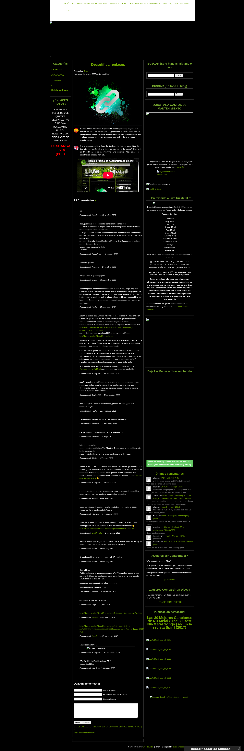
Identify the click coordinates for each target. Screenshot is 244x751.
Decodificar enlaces (108, 64)
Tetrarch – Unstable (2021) (174, 536)
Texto (86, 71)
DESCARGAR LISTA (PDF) (62, 150)
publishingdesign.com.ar (183, 747)
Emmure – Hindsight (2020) (172, 487)
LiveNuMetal (97, 533)
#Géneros (90, 3)
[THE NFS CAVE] (169, 189)
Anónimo (95, 617)
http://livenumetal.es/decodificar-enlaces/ (96, 336)
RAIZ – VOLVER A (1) (170, 478)
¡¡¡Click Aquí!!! (170, 580)
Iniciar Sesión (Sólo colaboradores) (158, 3)
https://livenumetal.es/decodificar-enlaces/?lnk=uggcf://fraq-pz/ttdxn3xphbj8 (110, 613)
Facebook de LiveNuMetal (90, 369)
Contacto (67, 10)
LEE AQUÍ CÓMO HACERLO (170, 602)
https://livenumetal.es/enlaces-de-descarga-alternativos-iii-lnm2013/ (107, 529)
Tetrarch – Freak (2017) (170, 507)
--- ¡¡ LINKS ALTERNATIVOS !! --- (129, 3)
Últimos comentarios (170, 473)
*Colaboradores (109, 3)
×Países (98, 3)
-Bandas (82, 3)
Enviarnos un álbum (181, 3)
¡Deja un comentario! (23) (84, 733)
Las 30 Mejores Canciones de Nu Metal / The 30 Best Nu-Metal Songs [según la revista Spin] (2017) (169, 622)
